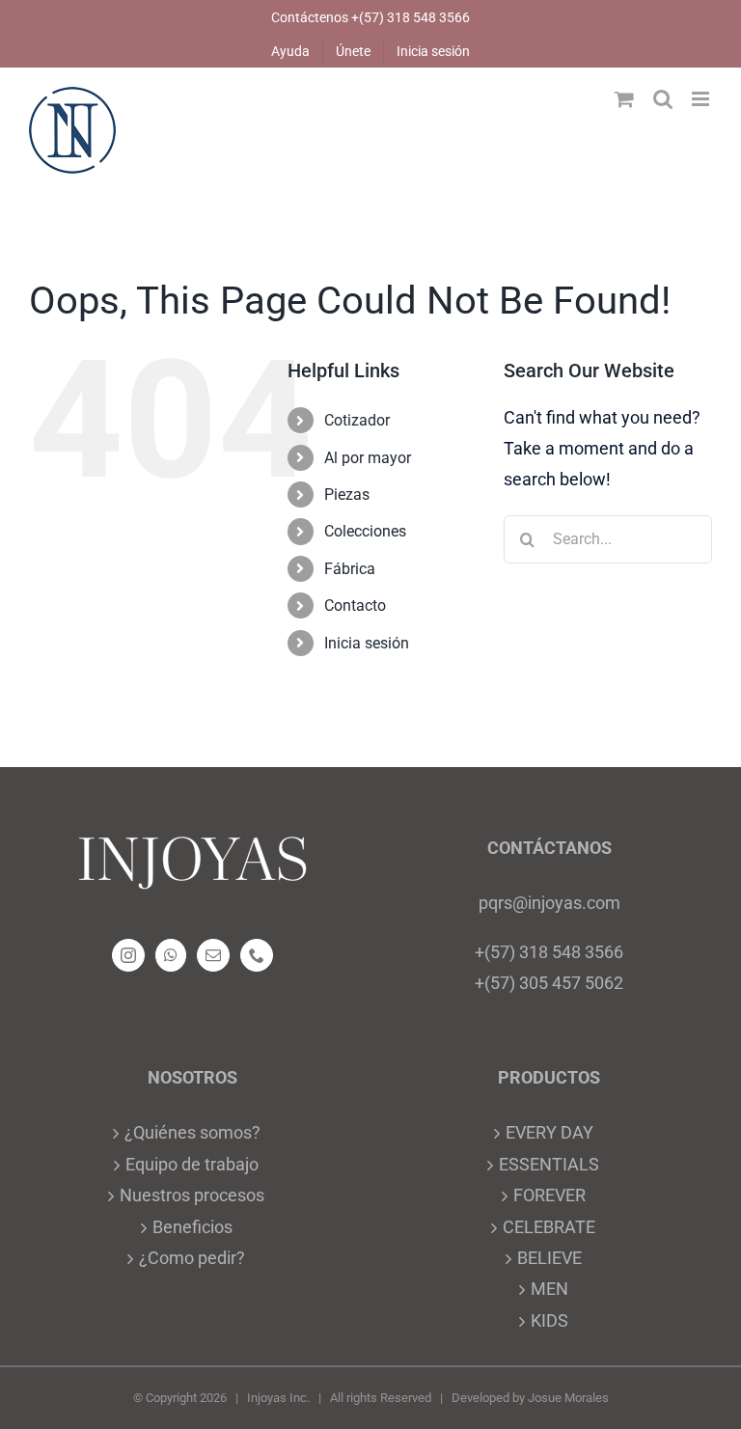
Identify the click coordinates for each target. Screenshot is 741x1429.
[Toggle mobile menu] (702, 99)
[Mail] (213, 955)
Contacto (355, 605)
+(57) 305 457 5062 (549, 983)
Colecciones (365, 531)
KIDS (549, 1320)
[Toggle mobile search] (662, 99)
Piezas (347, 494)
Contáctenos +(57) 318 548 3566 (370, 17)
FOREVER (549, 1195)
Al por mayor (367, 458)
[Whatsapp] (170, 955)
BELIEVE (549, 1258)
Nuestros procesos (192, 1195)
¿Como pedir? (192, 1258)
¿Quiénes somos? (192, 1132)
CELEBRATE (549, 1227)
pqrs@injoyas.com (549, 903)
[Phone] (256, 955)
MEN (549, 1288)
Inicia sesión (366, 643)
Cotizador (357, 420)
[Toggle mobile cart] (624, 99)
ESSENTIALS (549, 1164)
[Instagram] (128, 955)
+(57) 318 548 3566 (549, 952)
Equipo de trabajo (192, 1164)
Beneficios (192, 1227)
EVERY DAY (549, 1132)
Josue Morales (568, 1397)
